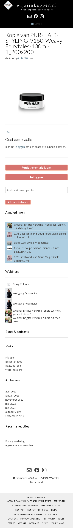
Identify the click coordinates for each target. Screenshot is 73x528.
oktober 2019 (13, 412)
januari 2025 (12, 395)
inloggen (20, 146)
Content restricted (37, 510)
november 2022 (14, 399)
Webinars (34, 523)
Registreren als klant (36, 168)
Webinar (22, 523)
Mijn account (52, 514)
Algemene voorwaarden (19, 445)
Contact (19, 510)
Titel (7, 132)
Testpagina (49, 518)
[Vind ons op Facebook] (36, 16)
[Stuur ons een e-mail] (29, 16)
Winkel (45, 523)
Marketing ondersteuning (27, 514)
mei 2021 (10, 407)
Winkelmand (58, 523)
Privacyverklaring (14, 441)
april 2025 (10, 391)
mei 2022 (10, 403)
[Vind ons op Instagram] (42, 16)
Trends (11, 523)
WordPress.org (13, 369)
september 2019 (14, 416)
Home (54, 510)
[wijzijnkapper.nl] (36, 6)
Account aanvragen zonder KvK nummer (29, 501)
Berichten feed (13, 361)
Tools (61, 518)
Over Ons (13, 518)
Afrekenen (59, 501)
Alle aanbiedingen (18, 202)
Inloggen (36, 177)
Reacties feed (13, 365)
